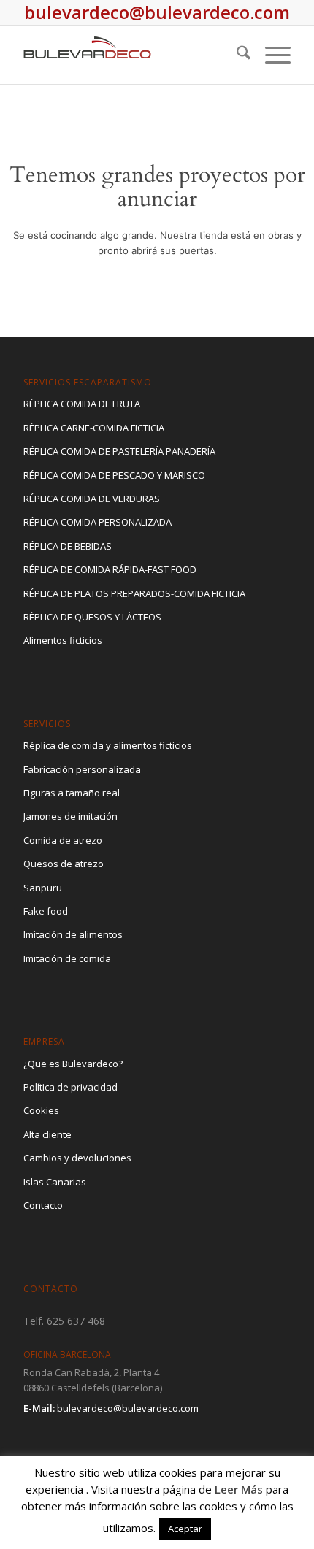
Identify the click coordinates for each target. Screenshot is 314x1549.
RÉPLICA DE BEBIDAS (67, 546)
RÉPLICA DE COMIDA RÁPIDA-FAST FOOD (109, 569)
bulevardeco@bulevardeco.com (128, 1408)
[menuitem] (236, 55)
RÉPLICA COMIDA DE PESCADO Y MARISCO (114, 475)
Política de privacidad (70, 1086)
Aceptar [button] (185, 1528)
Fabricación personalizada (82, 769)
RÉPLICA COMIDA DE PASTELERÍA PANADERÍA (119, 451)
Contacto (43, 1205)
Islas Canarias (54, 1181)
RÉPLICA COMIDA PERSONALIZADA (97, 521)
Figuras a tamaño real (71, 792)
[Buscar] (236, 55)
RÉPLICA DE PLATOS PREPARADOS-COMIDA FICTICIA (134, 593)
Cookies (41, 1110)
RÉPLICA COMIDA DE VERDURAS (91, 498)
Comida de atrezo (62, 840)
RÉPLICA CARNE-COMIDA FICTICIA (93, 427)
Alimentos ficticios (62, 640)
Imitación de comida (67, 958)
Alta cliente (47, 1134)
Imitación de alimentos (73, 934)
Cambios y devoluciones (77, 1157)
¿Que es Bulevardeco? (73, 1063)
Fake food (45, 911)
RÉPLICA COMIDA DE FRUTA (81, 403)
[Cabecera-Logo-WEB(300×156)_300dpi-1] (130, 55)
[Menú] (270, 55)
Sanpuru (42, 887)
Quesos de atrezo (63, 863)
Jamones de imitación (70, 816)
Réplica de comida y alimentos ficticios (107, 745)
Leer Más (239, 1489)
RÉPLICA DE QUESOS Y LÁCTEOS (92, 616)
